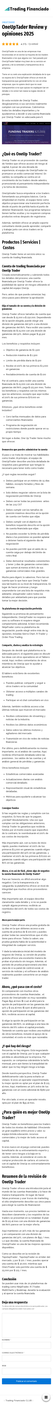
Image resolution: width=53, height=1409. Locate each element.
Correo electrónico (13, 1353)
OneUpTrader (8, 22)
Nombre (6, 1340)
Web (4, 1366)
